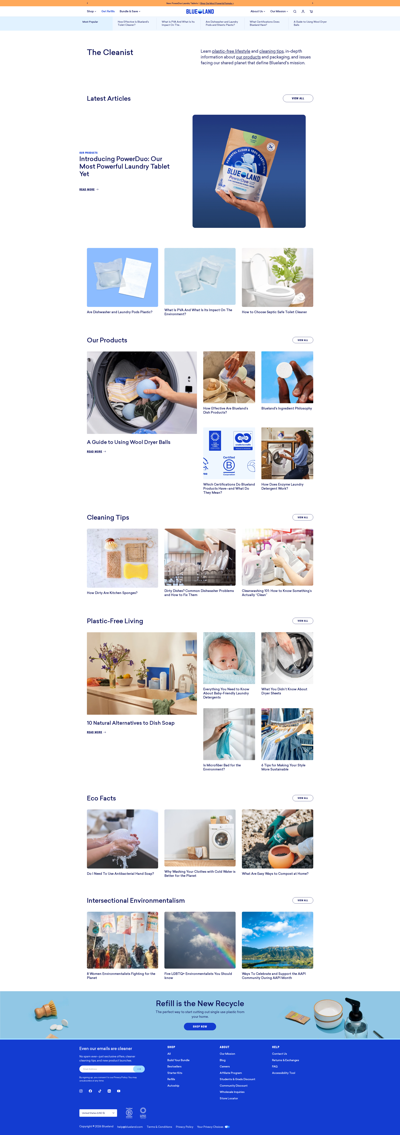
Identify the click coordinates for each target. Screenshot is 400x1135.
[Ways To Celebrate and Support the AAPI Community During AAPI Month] (277, 940)
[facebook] (90, 1091)
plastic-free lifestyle (231, 51)
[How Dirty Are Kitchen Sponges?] (122, 558)
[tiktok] (99, 1091)
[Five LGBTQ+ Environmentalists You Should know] (200, 940)
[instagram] (81, 1091)
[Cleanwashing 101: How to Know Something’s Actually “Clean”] (277, 557)
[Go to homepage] (200, 11)
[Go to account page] (303, 11)
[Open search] (294, 11)
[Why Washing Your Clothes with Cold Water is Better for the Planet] (200, 837)
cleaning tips (271, 51)
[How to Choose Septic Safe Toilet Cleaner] (277, 277)
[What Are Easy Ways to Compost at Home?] (277, 838)
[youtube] (118, 1091)
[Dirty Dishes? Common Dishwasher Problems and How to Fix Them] (200, 557)
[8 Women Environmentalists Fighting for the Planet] (122, 940)
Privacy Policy (120, 1077)
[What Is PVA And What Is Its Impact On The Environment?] (200, 276)
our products (248, 57)
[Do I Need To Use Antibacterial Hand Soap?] (122, 838)
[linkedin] (109, 1091)
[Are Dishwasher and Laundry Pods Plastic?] (122, 277)
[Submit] (139, 1069)
